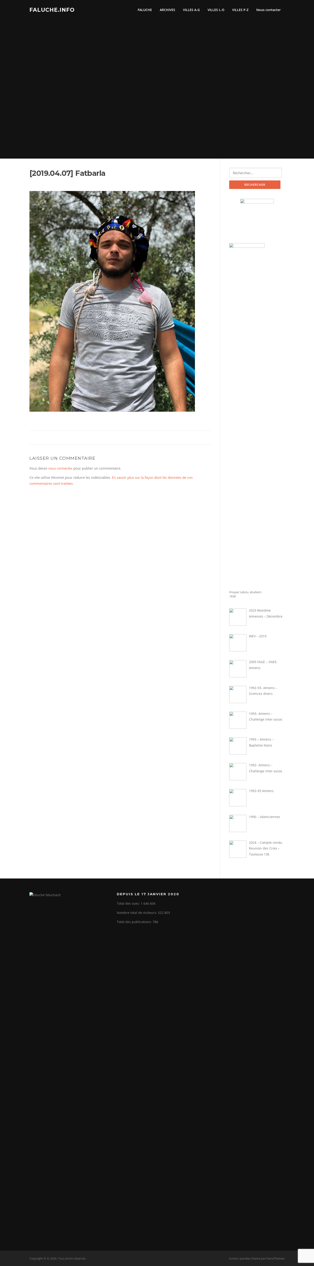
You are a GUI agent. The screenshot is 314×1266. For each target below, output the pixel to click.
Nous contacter (268, 10)
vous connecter (60, 468)
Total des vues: (129, 903)
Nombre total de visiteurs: (137, 912)
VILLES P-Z (240, 10)
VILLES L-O (216, 10)
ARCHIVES (167, 10)
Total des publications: (135, 922)
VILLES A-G (191, 10)
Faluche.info (52, 9)
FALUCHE (145, 10)
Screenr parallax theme (244, 1258)
